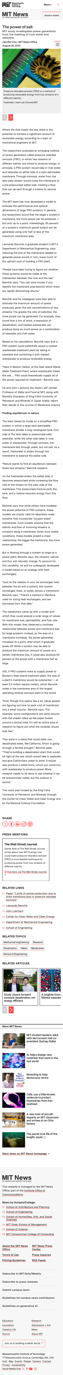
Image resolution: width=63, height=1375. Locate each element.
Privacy (6, 1365)
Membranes (37, 948)
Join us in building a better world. (22, 1343)
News (34, 1329)
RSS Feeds (39, 1260)
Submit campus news (16, 1289)
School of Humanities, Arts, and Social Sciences (29, 1218)
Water (24, 948)
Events (18, 1361)
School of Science (17, 1229)
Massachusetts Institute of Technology (23, 1354)
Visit (4, 1361)
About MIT (37, 1334)
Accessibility (18, 1365)
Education (7, 1320)
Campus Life (9, 1329)
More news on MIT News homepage (24, 1153)
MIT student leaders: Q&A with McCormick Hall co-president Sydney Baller (42, 1038)
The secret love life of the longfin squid (41, 1135)
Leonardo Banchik (17, 905)
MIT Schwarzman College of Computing (30, 1234)
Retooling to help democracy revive (37, 1076)
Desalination (10, 948)
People (27, 1361)
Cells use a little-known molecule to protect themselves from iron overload (40, 1099)
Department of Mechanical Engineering (29, 922)
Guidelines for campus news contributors (28, 1297)
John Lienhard (14, 911)
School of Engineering (19, 927)
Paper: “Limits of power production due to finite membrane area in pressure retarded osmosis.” (31, 897)
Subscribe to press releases (20, 1281)
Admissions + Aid (40, 1325)
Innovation (8, 1325)
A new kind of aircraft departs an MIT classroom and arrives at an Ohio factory (42, 1119)
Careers (36, 1361)
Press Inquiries (41, 1254)
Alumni (6, 1334)
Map (11, 1361)
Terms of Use (10, 1254)
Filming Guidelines (14, 1260)
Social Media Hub (11, 1368)
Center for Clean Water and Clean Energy (30, 916)
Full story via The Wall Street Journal (26, 871)
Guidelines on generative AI (20, 1305)
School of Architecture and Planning (27, 1207)
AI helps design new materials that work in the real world (42, 1058)
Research (38, 942)
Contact (46, 1361)
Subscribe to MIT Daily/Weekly (21, 1273)
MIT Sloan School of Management (26, 1224)
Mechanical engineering (16, 942)
